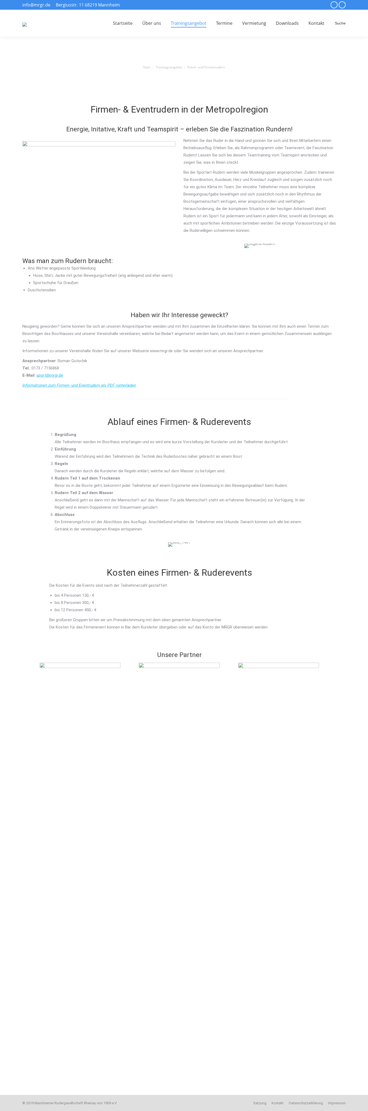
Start (146, 67)
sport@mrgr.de (49, 375)
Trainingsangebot (169, 67)
